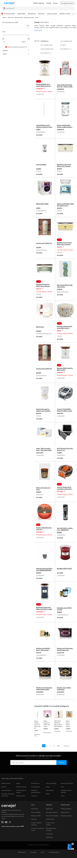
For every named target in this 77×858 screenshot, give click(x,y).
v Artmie (38, 416)
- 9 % (59, 365)
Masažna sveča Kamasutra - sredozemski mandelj (44, 688)
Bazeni (48, 794)
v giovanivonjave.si (62, 614)
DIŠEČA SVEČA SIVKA (42, 204)
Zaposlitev (34, 819)
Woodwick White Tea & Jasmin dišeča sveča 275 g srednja (44, 86)
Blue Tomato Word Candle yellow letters (64, 286)
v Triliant (38, 171)
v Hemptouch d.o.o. (37, 734)
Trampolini (34, 796)
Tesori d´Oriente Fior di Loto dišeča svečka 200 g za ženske (65, 489)
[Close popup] (73, 844)
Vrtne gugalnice (35, 787)
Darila (42, 852)
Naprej (65, 746)
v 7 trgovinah (61, 655)
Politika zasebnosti (66, 809)
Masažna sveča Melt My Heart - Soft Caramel (43, 649)
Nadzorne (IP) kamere (67, 783)
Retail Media (49, 837)
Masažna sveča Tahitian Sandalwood (64, 688)
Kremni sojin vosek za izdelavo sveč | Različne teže (43, 410)
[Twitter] (6, 822)
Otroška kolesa (35, 783)
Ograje (18, 783)
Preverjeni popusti (54, 852)
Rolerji (47, 787)
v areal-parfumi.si (41, 210)
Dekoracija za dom (29, 17)
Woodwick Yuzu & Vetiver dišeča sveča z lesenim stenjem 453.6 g (64, 244)
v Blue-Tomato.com (62, 292)
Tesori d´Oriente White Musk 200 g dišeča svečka (64, 410)
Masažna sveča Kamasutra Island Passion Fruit (65, 649)
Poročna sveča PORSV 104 (44, 369)
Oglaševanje (49, 809)
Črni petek (33, 852)
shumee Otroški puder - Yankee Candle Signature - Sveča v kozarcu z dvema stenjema (65, 127)
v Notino (59, 171)
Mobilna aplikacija (38, 3)
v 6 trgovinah (40, 455)
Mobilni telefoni (20, 796)
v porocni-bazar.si (41, 250)
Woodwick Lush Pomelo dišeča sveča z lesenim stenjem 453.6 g (64, 166)
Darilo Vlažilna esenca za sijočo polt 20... (37, 724)
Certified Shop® (50, 819)
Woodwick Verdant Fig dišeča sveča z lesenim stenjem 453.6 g (43, 286)
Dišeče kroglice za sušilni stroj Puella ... (46, 723)
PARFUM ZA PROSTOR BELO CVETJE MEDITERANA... (58, 723)
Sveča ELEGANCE (41, 164)
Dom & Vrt (10, 17)
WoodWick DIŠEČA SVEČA (64, 568)
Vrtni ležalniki (49, 790)
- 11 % (38, 81)
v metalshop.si (61, 535)
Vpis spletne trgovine (67, 3)
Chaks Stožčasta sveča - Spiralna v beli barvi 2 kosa (44, 126)
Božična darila (22, 852)
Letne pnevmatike (51, 783)
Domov (4, 17)
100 (58, 746)
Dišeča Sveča (40, 327)
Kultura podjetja (35, 812)
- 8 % (38, 525)
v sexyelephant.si (41, 655)
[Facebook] (2, 822)
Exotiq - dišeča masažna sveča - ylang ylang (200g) (44, 449)
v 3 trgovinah (61, 497)
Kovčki (62, 796)
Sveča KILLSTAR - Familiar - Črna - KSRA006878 (65, 529)
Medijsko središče (36, 816)
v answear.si (39, 494)
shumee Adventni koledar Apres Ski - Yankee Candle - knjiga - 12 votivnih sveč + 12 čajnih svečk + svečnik (65, 87)
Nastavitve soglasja (66, 816)
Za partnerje (49, 834)
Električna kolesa (6, 790)
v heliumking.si (40, 132)
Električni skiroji (5, 783)
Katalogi (48, 3)
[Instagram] (10, 822)
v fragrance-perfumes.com (43, 333)
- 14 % (59, 323)
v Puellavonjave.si (47, 732)
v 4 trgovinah (61, 91)
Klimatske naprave (21, 787)
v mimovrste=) (61, 455)
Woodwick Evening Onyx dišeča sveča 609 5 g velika (44, 608)
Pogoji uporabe (65, 812)
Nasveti (55, 3)
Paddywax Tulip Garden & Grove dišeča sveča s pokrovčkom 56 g (64, 328)
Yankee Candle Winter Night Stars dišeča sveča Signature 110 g (65, 205)
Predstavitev (34, 809)
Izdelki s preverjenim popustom (16, 47)
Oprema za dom (19, 17)
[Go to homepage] (9, 3)
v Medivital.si (57, 731)
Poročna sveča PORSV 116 (44, 243)
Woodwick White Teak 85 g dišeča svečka (65, 369)
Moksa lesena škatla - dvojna (68, 723)
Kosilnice (3, 787)
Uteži (62, 787)
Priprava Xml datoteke (52, 816)
